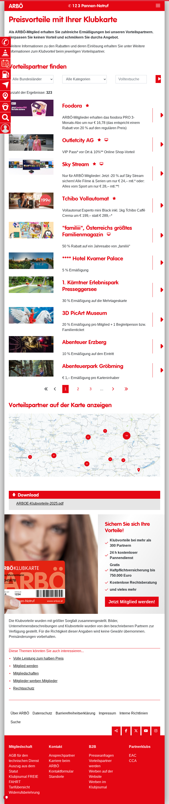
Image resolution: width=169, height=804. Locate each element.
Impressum (107, 713)
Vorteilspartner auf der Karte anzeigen (60, 405)
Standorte (56, 776)
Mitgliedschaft (20, 747)
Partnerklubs (140, 747)
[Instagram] (155, 731)
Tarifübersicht (19, 787)
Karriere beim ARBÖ (59, 763)
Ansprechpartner (62, 755)
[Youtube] (145, 731)
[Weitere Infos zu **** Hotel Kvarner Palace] (31, 260)
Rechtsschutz (23, 688)
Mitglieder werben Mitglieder (35, 681)
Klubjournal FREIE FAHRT (23, 779)
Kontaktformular (61, 771)
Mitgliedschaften (26, 673)
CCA (133, 761)
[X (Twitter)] (136, 731)
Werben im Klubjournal (98, 784)
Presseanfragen (101, 755)
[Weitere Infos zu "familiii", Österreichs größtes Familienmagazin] (31, 230)
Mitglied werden (25, 666)
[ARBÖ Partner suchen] (158, 79)
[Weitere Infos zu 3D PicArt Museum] (31, 315)
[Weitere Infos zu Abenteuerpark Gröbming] (31, 368)
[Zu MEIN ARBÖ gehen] (5, 128)
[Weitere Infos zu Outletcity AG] (31, 142)
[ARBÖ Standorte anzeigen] (5, 96)
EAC (132, 755)
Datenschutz (42, 713)
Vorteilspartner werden (100, 763)
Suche (16, 722)
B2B (92, 747)
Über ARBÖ (20, 713)
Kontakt (55, 747)
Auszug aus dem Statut (22, 768)
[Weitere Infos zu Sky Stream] (31, 166)
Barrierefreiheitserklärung (75, 713)
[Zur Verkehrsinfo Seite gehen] (5, 53)
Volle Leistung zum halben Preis (38, 658)
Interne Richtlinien (133, 713)
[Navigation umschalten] (158, 5)
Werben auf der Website (101, 773)
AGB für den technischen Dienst (24, 758)
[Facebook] (126, 731)
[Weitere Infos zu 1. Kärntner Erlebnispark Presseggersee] (31, 284)
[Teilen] (116, 731)
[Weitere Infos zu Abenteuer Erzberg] (31, 344)
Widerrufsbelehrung (24, 792)
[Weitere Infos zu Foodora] (31, 108)
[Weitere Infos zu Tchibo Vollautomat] (31, 200)
